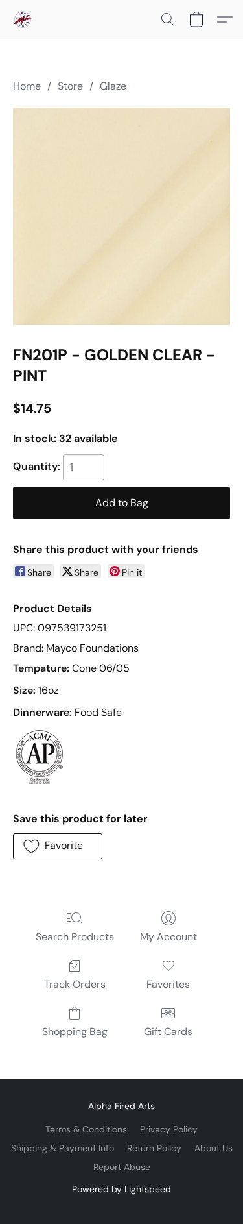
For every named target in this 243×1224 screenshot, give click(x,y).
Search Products (75, 937)
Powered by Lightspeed (121, 1189)
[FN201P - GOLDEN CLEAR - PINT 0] (121, 216)
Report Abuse (121, 1167)
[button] (23, 19)
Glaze (113, 86)
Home (27, 86)
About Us (213, 1148)
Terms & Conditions (86, 1129)
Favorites (168, 984)
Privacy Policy (169, 1129)
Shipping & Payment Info (62, 1148)
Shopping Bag (75, 1031)
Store (70, 86)
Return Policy (154, 1148)
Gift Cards (168, 1031)
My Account (168, 937)
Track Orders (75, 984)
